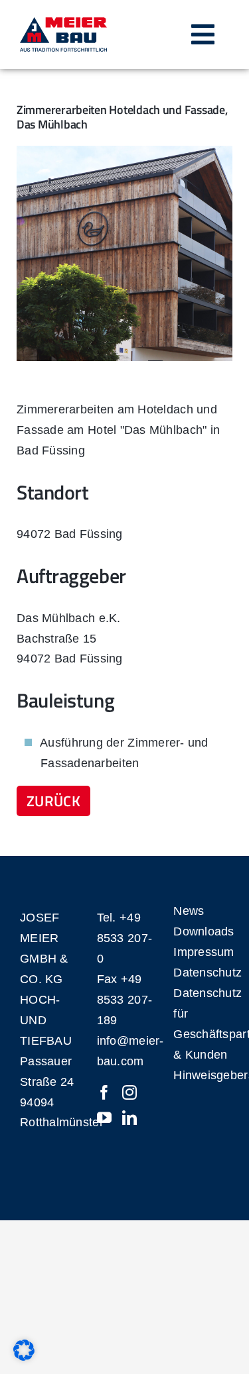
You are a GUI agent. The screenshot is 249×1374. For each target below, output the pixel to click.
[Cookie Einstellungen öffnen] (24, 1356)
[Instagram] (129, 1092)
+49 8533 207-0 (124, 938)
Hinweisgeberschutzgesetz (201, 1075)
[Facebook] (104, 1092)
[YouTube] (104, 1117)
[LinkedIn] (129, 1117)
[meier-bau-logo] (63, 23)
